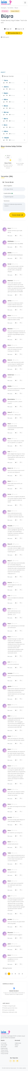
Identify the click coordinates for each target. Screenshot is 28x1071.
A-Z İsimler (3, 1043)
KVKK (16, 1046)
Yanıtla (10, 235)
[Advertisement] (14, 55)
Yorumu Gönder (16, 215)
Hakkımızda (18, 1043)
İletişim (16, 1045)
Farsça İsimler (4, 1053)
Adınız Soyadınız (8, 185)
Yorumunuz (6, 201)
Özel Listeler (4, 1045)
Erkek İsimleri (4, 1048)
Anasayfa (3, 8)
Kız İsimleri (10, 8)
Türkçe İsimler (4, 1050)
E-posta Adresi (7, 193)
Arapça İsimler (4, 1052)
